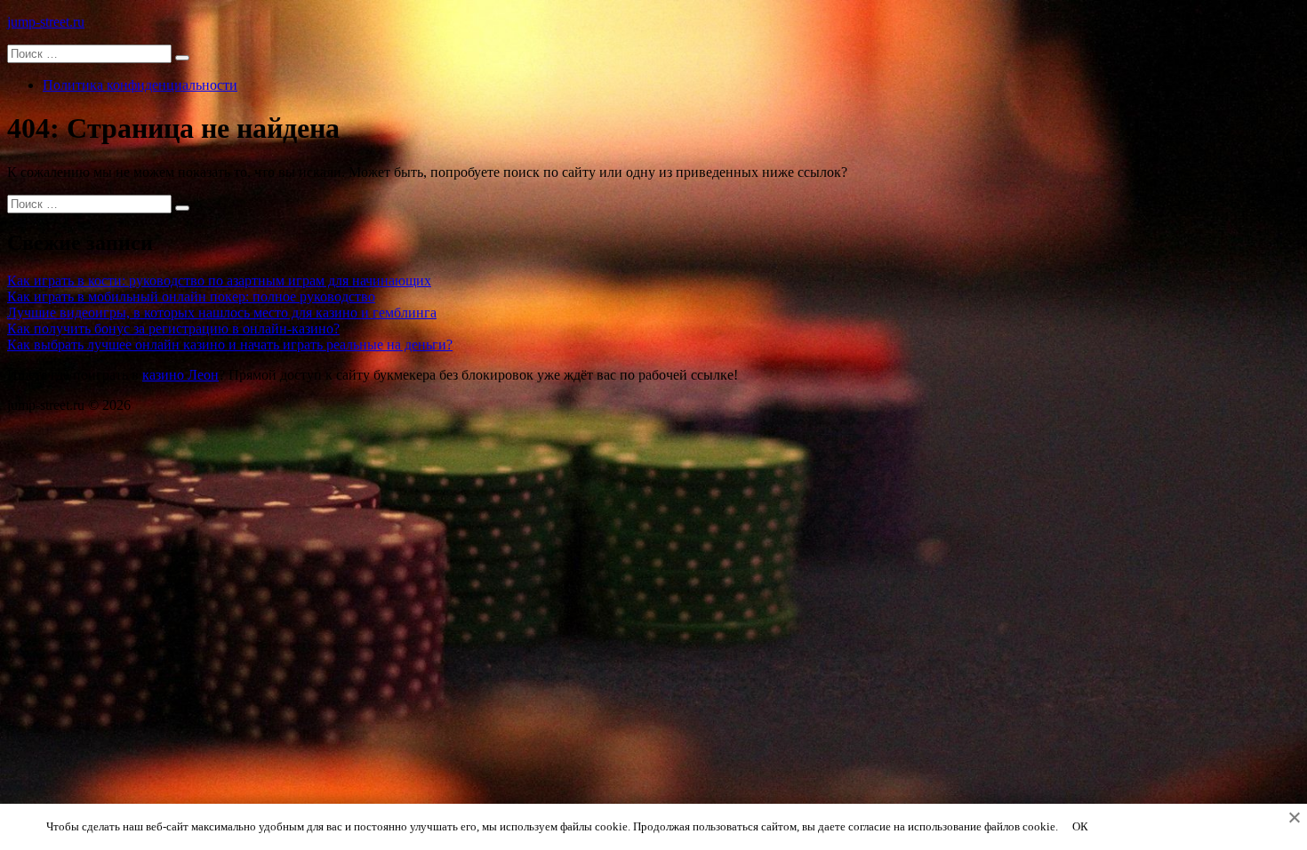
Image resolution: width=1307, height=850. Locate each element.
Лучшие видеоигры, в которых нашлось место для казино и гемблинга (222, 312)
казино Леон (180, 374)
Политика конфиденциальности (140, 84)
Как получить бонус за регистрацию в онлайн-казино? (173, 328)
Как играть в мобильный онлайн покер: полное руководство (191, 296)
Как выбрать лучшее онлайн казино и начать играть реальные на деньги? (230, 344)
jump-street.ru (45, 21)
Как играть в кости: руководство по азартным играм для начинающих (219, 280)
